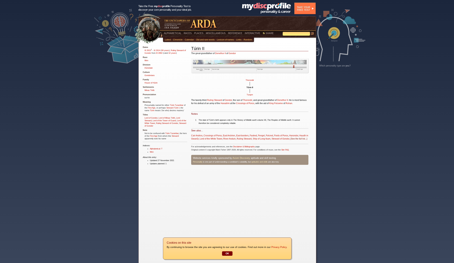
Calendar (189, 39)
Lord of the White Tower (211, 139)
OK (227, 253)
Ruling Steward (214, 100)
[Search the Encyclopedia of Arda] (312, 34)
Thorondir (250, 80)
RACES (188, 33)
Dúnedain (149, 68)
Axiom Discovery (241, 158)
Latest (168, 39)
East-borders (242, 135)
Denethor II (220, 53)
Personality (198, 162)
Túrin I (176, 108)
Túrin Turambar (176, 105)
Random (248, 39)
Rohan (289, 103)
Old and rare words (205, 39)
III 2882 (159, 53)
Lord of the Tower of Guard (164, 120)
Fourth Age (300, 69)
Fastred (253, 135)
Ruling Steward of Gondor (167, 123)
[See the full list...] (298, 139)
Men (146, 60)
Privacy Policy (279, 247)
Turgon (250, 95)
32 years (172, 53)
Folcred (269, 135)
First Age (151, 108)
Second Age (215, 69)
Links (238, 39)
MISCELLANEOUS (216, 33)
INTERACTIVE (252, 33)
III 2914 (157, 50)
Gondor (232, 53)
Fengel (261, 135)
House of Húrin (151, 83)
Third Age (260, 69)
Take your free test (303, 8)
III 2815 (148, 50)
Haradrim (225, 103)
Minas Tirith (149, 90)
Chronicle (177, 39)
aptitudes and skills (259, 162)
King (271, 103)
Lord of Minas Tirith (167, 118)
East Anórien (229, 135)
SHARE (269, 33)
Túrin (152, 110)
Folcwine (278, 103)
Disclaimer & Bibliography (244, 147)
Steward (169, 108)
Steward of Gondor (280, 139)
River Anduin (229, 139)
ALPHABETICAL (172, 33)
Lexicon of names (225, 39)
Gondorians (150, 75)
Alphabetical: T (156, 149)
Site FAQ (285, 150)
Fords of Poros (281, 135)
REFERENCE (235, 33)
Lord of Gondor (151, 118)
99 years (165, 50)
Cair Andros (197, 135)
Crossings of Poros (245, 103)
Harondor (293, 135)
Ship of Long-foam (261, 139)
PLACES (198, 33)
